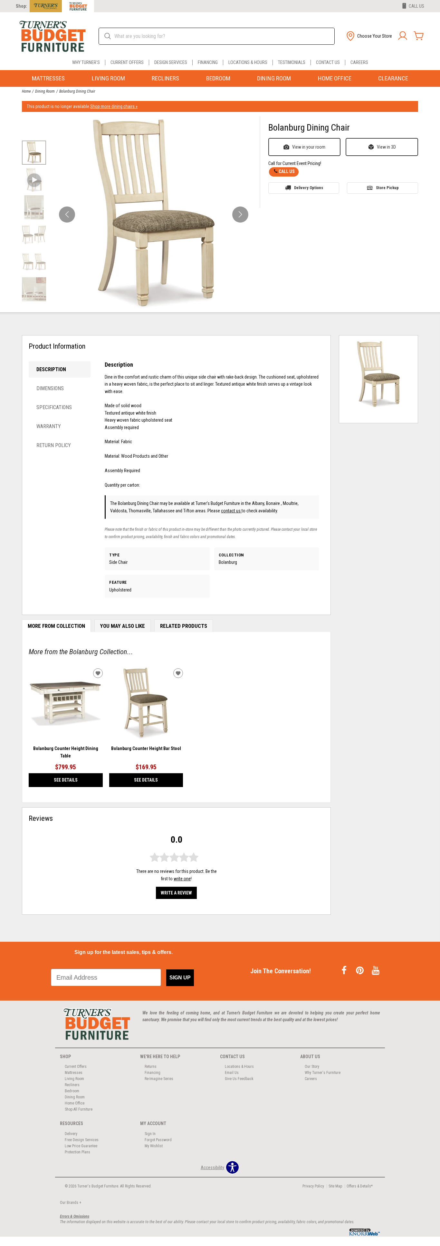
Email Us (232, 1072)
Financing (208, 62)
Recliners (165, 78)
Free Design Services (82, 1140)
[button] (368, 36)
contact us (231, 510)
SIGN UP (180, 977)
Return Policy (53, 445)
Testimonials (291, 62)
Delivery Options (308, 187)
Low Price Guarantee (81, 1146)
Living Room (108, 78)
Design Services (170, 62)
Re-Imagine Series (159, 1079)
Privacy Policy (313, 1186)
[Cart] (418, 36)
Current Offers (127, 62)
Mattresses (48, 78)
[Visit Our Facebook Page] (344, 970)
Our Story (312, 1066)
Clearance (393, 78)
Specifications (54, 407)
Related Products (183, 626)
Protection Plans (77, 1152)
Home (26, 91)
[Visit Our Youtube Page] (375, 970)
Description (51, 369)
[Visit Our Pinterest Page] (360, 970)
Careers (359, 62)
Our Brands (70, 1202)
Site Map (335, 1186)
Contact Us (328, 62)
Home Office (334, 78)
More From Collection (56, 626)
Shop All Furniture (78, 1109)
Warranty (48, 426)
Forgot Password (158, 1140)
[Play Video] (34, 180)
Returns (151, 1066)
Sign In (150, 1133)
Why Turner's (86, 62)
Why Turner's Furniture (322, 1072)
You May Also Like (122, 626)
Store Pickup (387, 187)
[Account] (402, 36)
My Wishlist (154, 1146)
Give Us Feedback (239, 1079)
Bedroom (218, 78)
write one (182, 878)
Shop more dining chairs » (114, 106)
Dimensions (50, 388)
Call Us (287, 171)
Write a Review (176, 892)
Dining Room (274, 78)
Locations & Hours (247, 62)
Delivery (71, 1133)
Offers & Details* (360, 1186)
